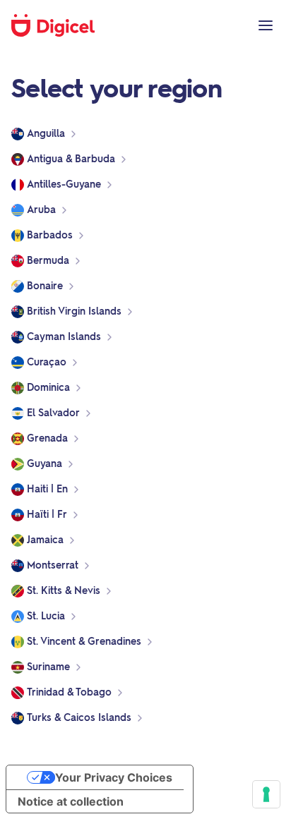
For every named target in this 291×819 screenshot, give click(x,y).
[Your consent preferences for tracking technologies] (266, 794)
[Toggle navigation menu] (265, 25)
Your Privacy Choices (113, 777)
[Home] (60, 25)
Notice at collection (71, 801)
